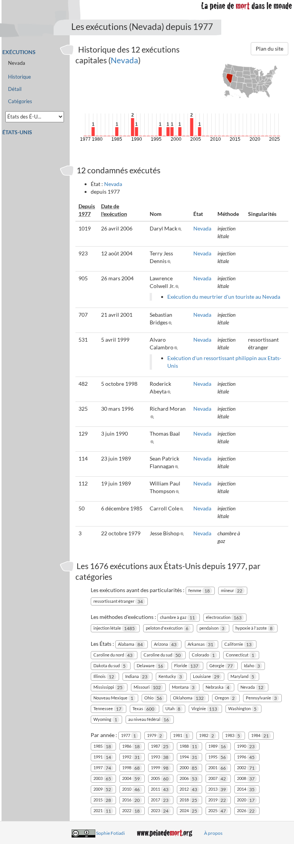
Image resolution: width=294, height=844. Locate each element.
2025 (217, 811)
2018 (188, 800)
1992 (131, 757)
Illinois (103, 676)
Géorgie (221, 666)
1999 (159, 768)
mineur (231, 591)
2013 (217, 789)
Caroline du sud (162, 655)
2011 (159, 789)
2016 (131, 800)
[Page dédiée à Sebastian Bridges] (171, 322)
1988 (188, 746)
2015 (102, 800)
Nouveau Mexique (113, 698)
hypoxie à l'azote (254, 628)
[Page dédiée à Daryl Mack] (181, 228)
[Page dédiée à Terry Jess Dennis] (170, 261)
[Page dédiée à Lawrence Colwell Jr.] (178, 286)
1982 (206, 736)
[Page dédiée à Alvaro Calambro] (177, 347)
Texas (143, 709)
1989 (217, 746)
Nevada (124, 60)
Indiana (136, 676)
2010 (131, 789)
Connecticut (240, 655)
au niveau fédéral (148, 719)
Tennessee (107, 709)
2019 (217, 800)
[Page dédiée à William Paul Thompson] (178, 491)
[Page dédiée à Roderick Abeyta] (170, 391)
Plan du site (269, 48)
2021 (102, 811)
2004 (131, 778)
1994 (188, 757)
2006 (188, 778)
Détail (14, 89)
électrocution (224, 617)
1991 (102, 757)
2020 (246, 800)
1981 (180, 736)
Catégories (20, 101)
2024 (188, 811)
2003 (102, 778)
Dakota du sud (109, 666)
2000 (188, 768)
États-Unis (17, 132)
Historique (19, 77)
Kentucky (170, 676)
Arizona (165, 644)
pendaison (211, 628)
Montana (183, 687)
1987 (159, 746)
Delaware (150, 666)
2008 (246, 778)
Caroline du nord (112, 655)
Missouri (147, 687)
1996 (246, 757)
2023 (159, 811)
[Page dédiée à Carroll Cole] (182, 508)
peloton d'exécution (167, 628)
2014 (246, 789)
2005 (159, 778)
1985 (102, 746)
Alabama (130, 644)
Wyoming (105, 719)
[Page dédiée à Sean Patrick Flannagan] (177, 466)
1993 (159, 757)
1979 (154, 736)
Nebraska (217, 687)
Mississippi (107, 687)
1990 (246, 746)
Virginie (204, 709)
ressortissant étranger (118, 601)
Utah (172, 709)
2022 (131, 811)
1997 (102, 768)
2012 (188, 789)
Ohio (153, 698)
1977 (128, 736)
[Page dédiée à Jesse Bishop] (183, 533)
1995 (217, 757)
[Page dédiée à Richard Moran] (153, 416)
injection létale (114, 628)
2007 (217, 778)
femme (199, 591)
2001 (217, 768)
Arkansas (200, 644)
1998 (131, 768)
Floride (186, 666)
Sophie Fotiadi (110, 833)
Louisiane (206, 676)
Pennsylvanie (261, 698)
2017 (159, 800)
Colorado (203, 655)
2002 (246, 768)
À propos (213, 833)
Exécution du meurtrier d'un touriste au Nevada (223, 296)
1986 (131, 746)
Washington (242, 709)
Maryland (242, 676)
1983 (232, 736)
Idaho (252, 666)
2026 (246, 811)
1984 (260, 736)
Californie (238, 644)
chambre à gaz (177, 617)
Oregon (225, 698)
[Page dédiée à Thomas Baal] (153, 441)
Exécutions (19, 52)
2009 (102, 789)
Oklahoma (188, 698)
